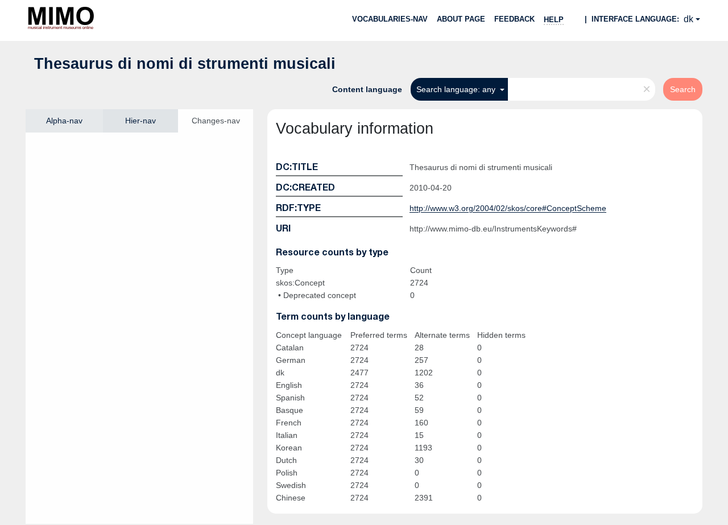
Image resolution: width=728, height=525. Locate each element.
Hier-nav (140, 120)
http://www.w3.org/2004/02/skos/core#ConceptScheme (508, 208)
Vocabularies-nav (390, 19)
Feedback (514, 19)
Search (683, 89)
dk (688, 19)
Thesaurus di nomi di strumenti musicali (185, 63)
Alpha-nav (64, 120)
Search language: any (457, 89)
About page (461, 19)
